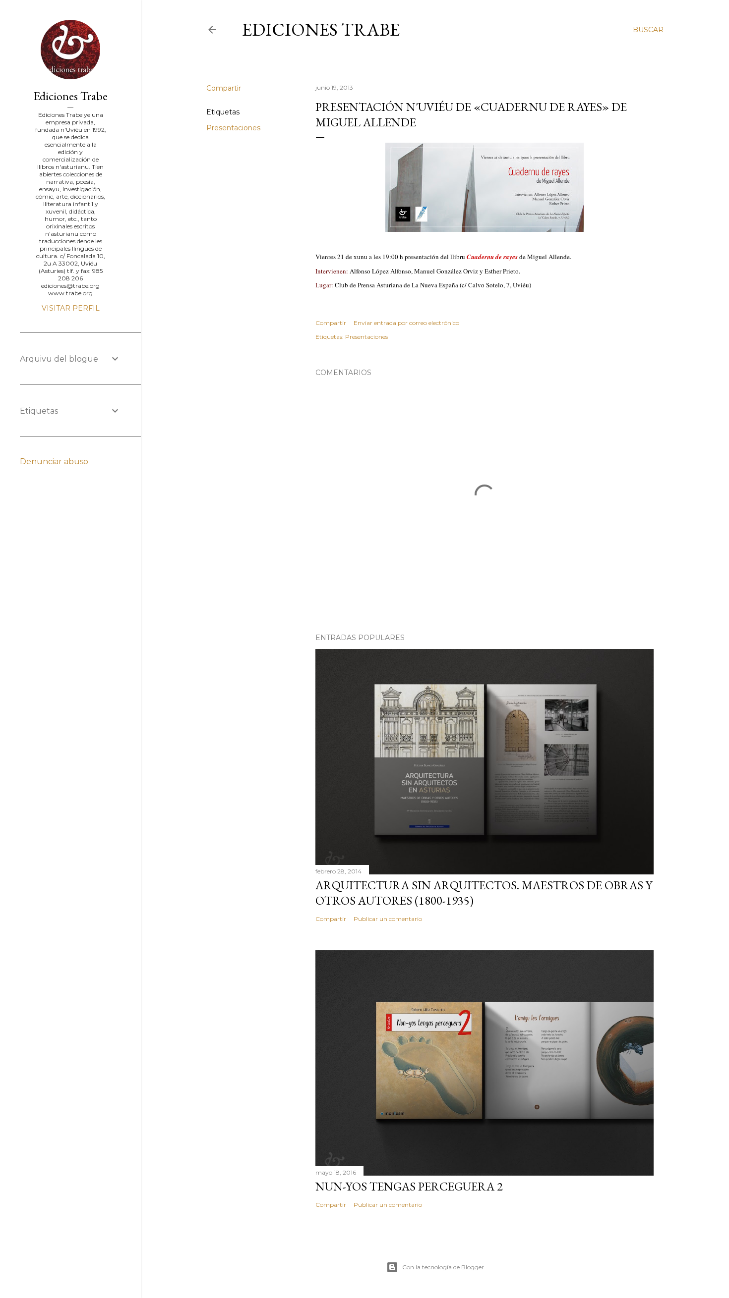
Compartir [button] (223, 88)
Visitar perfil (71, 308)
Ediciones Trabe (321, 29)
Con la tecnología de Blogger (443, 1267)
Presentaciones (233, 127)
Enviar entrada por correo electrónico (406, 322)
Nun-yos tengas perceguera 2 (409, 1186)
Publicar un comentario (388, 918)
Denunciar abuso (54, 461)
